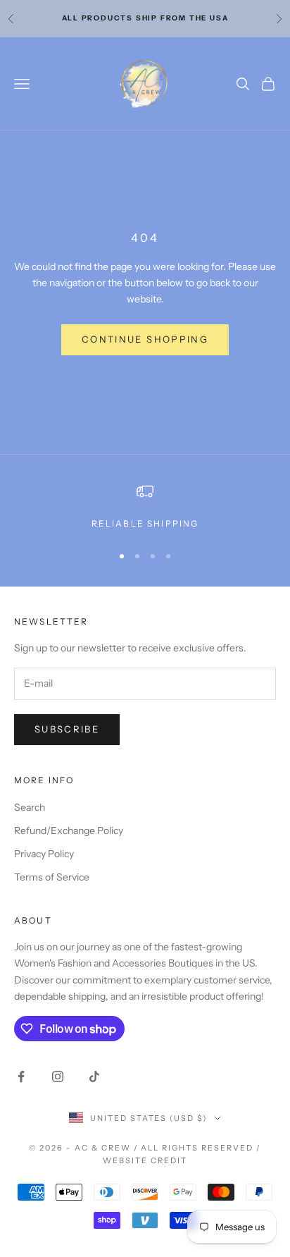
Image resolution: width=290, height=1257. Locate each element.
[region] (145, 507)
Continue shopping (145, 339)
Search (29, 807)
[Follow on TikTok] (94, 1076)
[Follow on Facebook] (21, 1076)
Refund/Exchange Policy (68, 830)
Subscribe (66, 729)
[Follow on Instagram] (58, 1076)
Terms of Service (51, 877)
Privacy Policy (44, 853)
